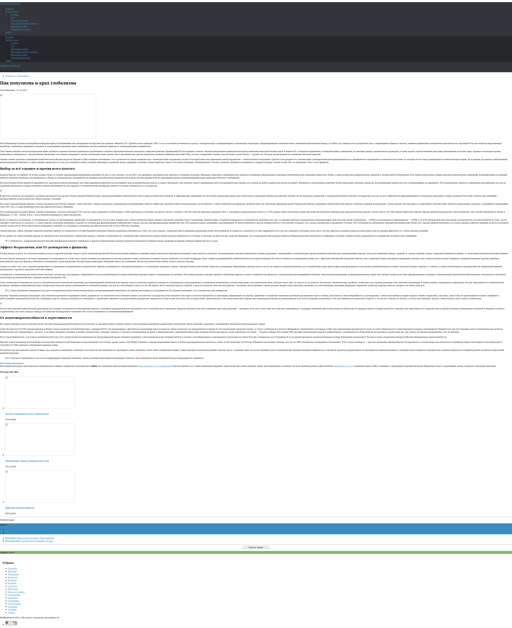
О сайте (14, 14)
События (12, 568)
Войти (8, 32)
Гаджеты (12, 586)
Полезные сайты (19, 26)
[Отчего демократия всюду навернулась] (40, 407)
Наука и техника (16, 591)
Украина (12, 609)
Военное (12, 583)
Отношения (14, 594)
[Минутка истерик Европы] (40, 501)
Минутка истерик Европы (19, 507)
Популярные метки (20, 29)
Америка (12, 606)
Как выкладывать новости (24, 23)
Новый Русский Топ (10, 3)
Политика (10, 75)
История (12, 571)
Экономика (23, 75)
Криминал (13, 574)
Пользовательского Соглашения (154, 366)
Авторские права (19, 20)
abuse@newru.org (343, 366)
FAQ (13, 17)
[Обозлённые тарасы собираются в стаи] (40, 454)
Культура (12, 577)
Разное (11, 612)
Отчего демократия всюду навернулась (27, 413)
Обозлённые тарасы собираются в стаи (27, 460)
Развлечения (14, 603)
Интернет (13, 588)
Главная (9, 8)
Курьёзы (12, 580)
